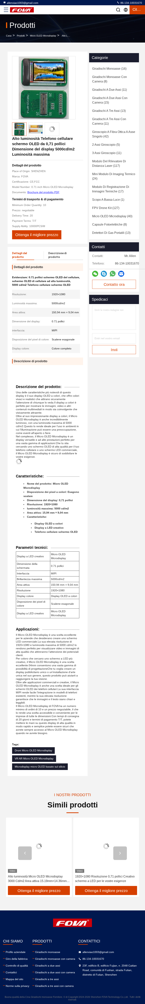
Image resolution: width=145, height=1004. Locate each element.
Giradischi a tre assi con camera (54, 985)
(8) (109, 79)
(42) (113, 134)
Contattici (11, 972)
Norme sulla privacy (17, 985)
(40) (112, 216)
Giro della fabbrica (17, 958)
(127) (105, 208)
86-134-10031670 (131, 2)
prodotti (21, 35)
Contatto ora (114, 284)
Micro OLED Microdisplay (43, 35)
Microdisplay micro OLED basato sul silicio (40, 766)
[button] (25, 853)
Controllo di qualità (17, 965)
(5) (106, 144)
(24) (113, 176)
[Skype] (103, 273)
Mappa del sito (14, 979)
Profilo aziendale (15, 952)
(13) (109, 110)
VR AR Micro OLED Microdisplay (34, 758)
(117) (109, 163)
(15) (109, 100)
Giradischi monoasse (47, 952)
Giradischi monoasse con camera (55, 958)
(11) (109, 89)
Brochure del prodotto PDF (43, 192)
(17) (110, 189)
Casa (9, 35)
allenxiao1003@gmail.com (22, 2)
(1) (108, 199)
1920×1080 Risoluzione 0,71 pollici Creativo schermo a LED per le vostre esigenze (105, 879)
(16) (109, 68)
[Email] (121, 273)
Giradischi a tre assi (47, 979)
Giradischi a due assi (47, 965)
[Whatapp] (112, 274)
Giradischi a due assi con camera (55, 972)
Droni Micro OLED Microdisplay (33, 750)
